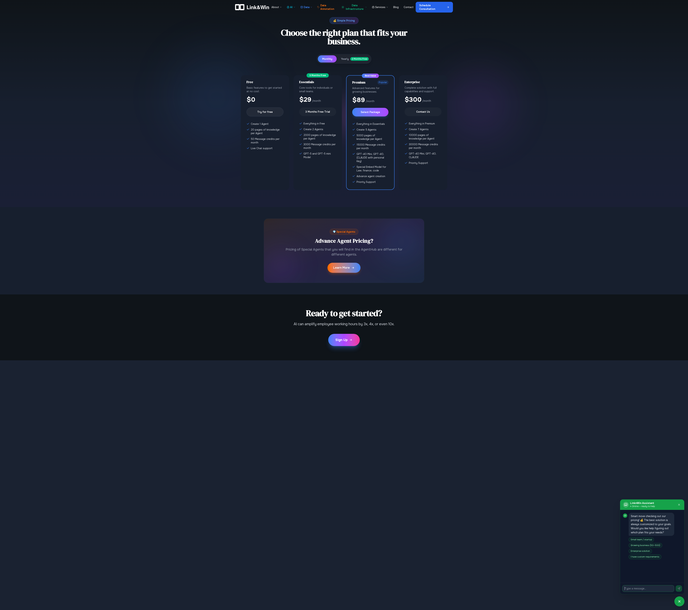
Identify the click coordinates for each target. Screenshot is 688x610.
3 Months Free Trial (317, 111)
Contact (409, 7)
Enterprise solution (640, 551)
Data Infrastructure (355, 7)
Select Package (370, 112)
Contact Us (423, 111)
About (275, 7)
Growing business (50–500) (645, 545)
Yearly (354, 59)
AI (291, 7)
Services (380, 7)
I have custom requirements (645, 556)
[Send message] (679, 588)
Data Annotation (327, 7)
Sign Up (341, 340)
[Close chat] (679, 504)
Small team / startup (641, 539)
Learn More (341, 268)
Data (306, 7)
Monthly (327, 59)
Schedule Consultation (427, 7)
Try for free (265, 112)
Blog (396, 7)
